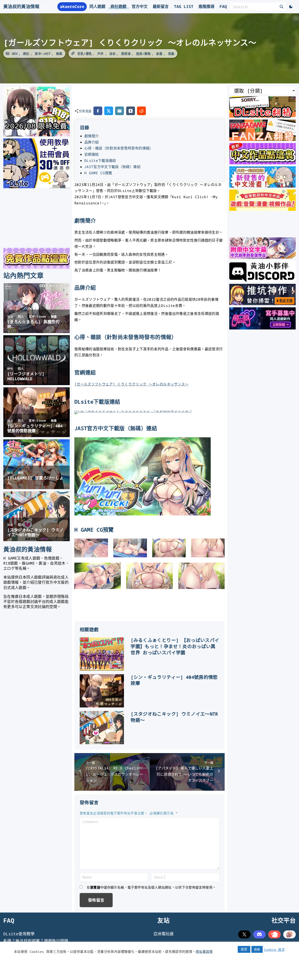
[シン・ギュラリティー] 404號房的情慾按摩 (174, 680)
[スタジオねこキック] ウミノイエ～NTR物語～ (174, 717)
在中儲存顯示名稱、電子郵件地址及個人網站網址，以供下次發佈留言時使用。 (151, 887)
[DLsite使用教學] (36, 186)
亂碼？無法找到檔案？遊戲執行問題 (35, 940)
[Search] (281, 6)
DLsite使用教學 (19, 933)
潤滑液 (126, 53)
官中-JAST (42, 53)
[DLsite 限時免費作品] (36, 267)
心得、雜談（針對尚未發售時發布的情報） (118, 148)
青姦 (171, 53)
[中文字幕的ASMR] (262, 257)
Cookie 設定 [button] (274, 949)
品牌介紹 (91, 142)
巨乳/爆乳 (84, 53)
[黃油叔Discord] (262, 280)
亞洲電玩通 (163, 933)
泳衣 (112, 53)
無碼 (59, 53)
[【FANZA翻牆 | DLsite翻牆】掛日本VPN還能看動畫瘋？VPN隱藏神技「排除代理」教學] (262, 139)
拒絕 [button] (257, 949)
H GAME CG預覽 (98, 172)
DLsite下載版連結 (100, 160)
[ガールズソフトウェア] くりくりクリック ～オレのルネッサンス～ (131, 384)
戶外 (100, 53)
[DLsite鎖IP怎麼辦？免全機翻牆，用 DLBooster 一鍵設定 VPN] (262, 116)
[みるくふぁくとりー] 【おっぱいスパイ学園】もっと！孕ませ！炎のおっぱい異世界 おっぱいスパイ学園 (175, 646)
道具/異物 (143, 53)
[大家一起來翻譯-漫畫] (262, 186)
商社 (26, 53)
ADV (14, 53)
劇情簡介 (91, 136)
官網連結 (91, 154)
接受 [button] (244, 949)
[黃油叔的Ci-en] (262, 303)
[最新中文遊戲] (262, 162)
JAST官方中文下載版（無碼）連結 (112, 166)
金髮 (159, 53)
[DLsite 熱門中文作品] (262, 209)
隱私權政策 (204, 951)
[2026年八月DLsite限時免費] (36, 135)
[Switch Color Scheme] (291, 7)
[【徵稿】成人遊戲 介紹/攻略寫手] (262, 328)
